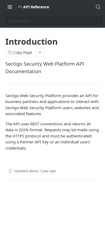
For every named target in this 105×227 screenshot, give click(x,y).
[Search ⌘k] (98, 6)
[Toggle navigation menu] (9, 6)
